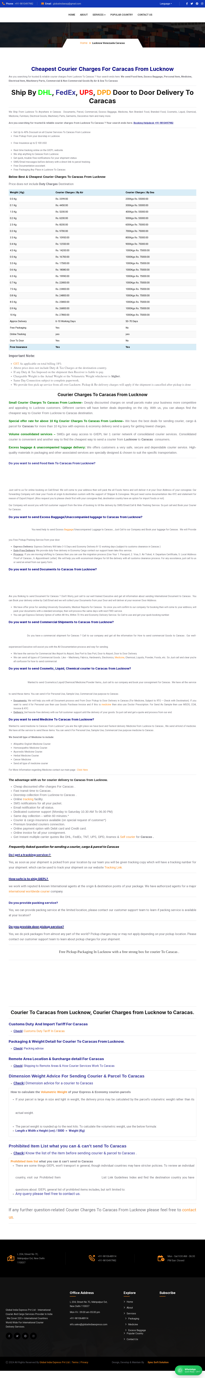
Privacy (84, 1362)
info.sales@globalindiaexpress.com (88, 1324)
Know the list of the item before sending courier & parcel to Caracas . (81, 1153)
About (84, 14)
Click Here (82, 769)
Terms (75, 1362)
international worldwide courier (29, 891)
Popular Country (121, 14)
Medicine (119, 657)
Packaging (133, 1318)
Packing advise (34, 1048)
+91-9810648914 (107, 1256)
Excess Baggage (137, 1330)
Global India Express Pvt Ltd (54, 1362)
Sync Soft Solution (158, 1362)
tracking (28, 799)
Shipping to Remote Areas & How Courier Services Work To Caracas (69, 1066)
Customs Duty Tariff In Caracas (44, 1031)
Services (98, 14)
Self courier (127, 837)
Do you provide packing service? (33, 903)
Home (71, 14)
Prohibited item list (24, 1161)
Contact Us (145, 14)
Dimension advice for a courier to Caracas (59, 1083)
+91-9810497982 (24, 3)
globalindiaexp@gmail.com (67, 3)
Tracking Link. (113, 867)
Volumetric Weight (54, 1092)
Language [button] (165, 3)
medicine (106, 704)
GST (16, 364)
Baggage (68, 529)
